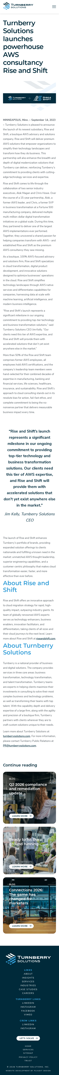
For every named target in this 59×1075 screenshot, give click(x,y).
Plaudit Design (42, 1071)
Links (28, 970)
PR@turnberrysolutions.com (19, 746)
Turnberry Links (28, 999)
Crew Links (28, 1021)
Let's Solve (27, 1038)
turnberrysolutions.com (16, 736)
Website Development (18, 1071)
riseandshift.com (45, 638)
